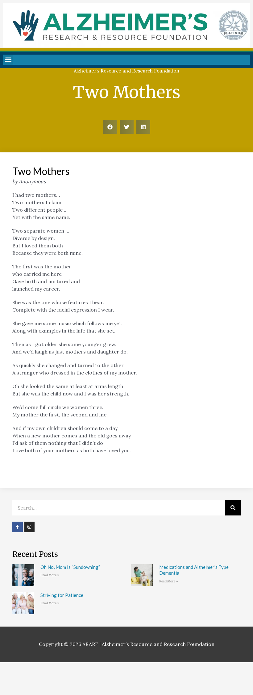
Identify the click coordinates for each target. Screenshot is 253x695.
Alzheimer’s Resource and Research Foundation (126, 71)
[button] (8, 60)
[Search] (233, 507)
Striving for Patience (61, 595)
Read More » (49, 575)
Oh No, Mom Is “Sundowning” (70, 567)
